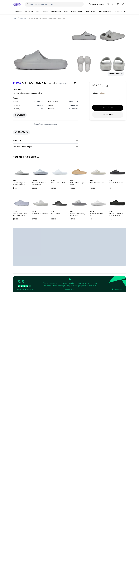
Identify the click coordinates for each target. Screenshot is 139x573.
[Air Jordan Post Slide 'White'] (98, 200)
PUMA (15, 18)
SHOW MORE (20, 115)
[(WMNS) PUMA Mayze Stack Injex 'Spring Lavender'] (21, 200)
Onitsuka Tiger (76, 11)
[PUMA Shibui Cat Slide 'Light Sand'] (79, 169)
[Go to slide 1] (19, 209)
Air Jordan (29, 11)
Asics (66, 11)
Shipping (17, 140)
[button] (38, 156)
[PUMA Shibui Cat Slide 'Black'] (117, 169)
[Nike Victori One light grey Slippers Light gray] (21, 169)
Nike (37, 11)
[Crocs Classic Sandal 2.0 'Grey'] (41, 200)
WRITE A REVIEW (21, 132)
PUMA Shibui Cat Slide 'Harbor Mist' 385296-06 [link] (48, 18)
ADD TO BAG (108, 108)
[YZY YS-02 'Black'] (60, 200)
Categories (18, 11)
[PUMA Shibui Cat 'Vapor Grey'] (98, 169)
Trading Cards (90, 11)
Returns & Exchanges (22, 147)
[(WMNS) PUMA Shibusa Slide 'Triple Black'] (117, 200)
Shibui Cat (24, 18)
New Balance (56, 11)
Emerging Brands (105, 11)
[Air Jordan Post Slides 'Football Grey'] (41, 169)
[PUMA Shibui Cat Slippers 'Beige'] (102, 92)
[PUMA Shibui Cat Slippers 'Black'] (95, 92)
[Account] (113, 4)
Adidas (45, 11)
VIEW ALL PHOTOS (116, 74)
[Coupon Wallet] (107, 4)
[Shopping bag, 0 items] (123, 4)
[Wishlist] (118, 4)
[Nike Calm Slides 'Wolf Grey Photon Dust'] (79, 200)
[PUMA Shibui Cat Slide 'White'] (60, 169)
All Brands (118, 11)
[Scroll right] (124, 11)
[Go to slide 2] (20, 209)
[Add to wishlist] (75, 83)
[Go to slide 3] (21, 209)
